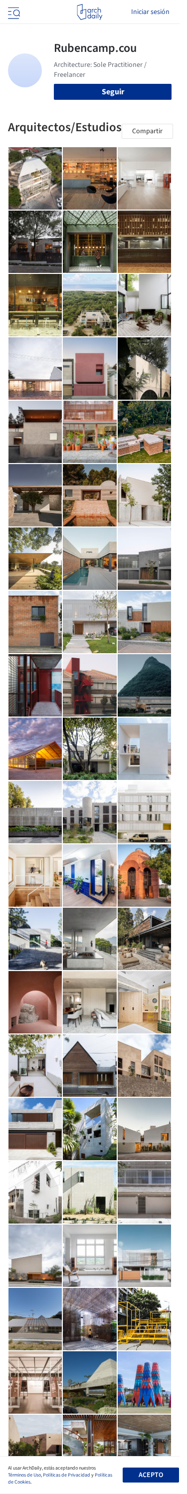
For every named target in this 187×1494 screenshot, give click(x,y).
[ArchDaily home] (89, 12)
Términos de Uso (24, 1475)
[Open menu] (13, 12)
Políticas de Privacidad (66, 1475)
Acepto (151, 1475)
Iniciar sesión (150, 11)
